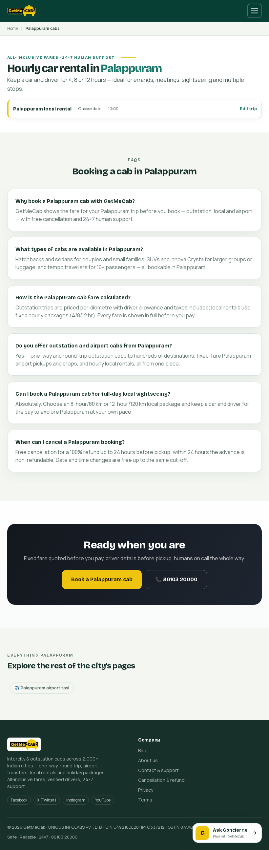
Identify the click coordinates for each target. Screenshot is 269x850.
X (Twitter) (46, 800)
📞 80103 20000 (176, 579)
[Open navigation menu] (254, 11)
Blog (143, 750)
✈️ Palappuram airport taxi (41, 688)
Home (12, 28)
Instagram (75, 800)
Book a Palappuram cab (102, 579)
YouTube (103, 800)
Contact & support (158, 770)
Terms (145, 800)
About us (148, 760)
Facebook (19, 800)
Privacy (145, 790)
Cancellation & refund (161, 780)
